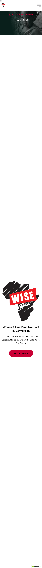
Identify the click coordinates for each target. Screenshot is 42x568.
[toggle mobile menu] (39, 5)
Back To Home (19, 353)
